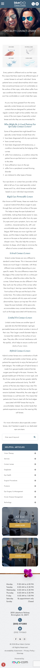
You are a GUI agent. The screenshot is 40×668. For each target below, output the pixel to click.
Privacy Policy (29, 651)
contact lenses (9, 464)
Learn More (20, 525)
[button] (3, 665)
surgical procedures (10, 480)
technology (7, 502)
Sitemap (20, 653)
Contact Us (20, 556)
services (6, 459)
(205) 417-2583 (20, 624)
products (7, 486)
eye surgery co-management (13, 491)
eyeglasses (7, 470)
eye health (7, 475)
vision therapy (9, 453)
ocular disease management (13, 497)
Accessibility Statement (13, 651)
